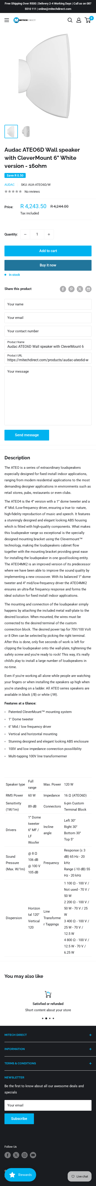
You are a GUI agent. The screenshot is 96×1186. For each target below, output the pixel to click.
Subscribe (19, 1119)
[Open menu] (6, 20)
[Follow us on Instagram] (24, 1155)
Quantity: (11, 234)
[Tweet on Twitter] (80, 289)
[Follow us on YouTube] (33, 1155)
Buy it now (48, 265)
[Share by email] (88, 289)
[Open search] (70, 20)
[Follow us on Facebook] (7, 1155)
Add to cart (48, 251)
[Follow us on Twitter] (16, 1155)
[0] (88, 20)
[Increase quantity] (49, 234)
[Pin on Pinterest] (71, 289)
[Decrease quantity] (25, 234)
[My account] (79, 20)
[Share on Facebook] (63, 289)
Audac (9, 184)
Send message (27, 435)
